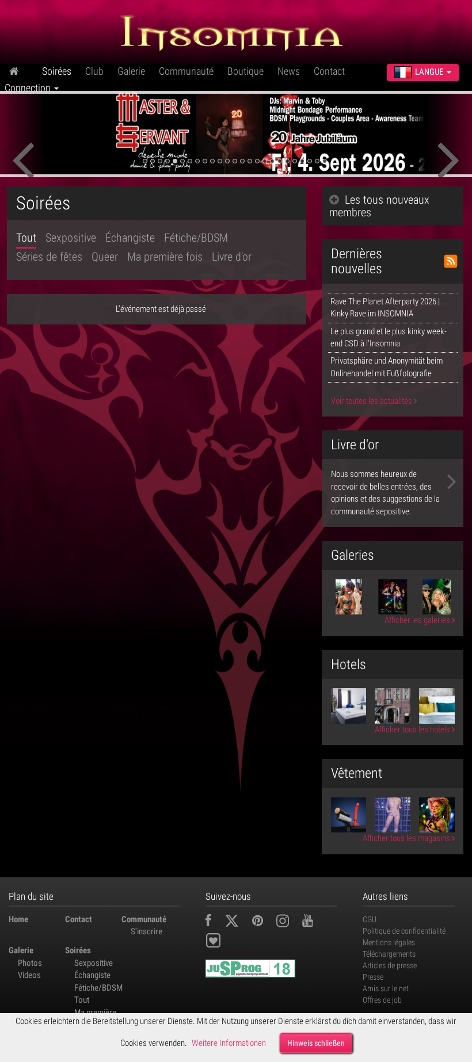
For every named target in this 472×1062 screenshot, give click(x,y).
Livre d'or (232, 256)
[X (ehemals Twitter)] (237, 922)
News (288, 71)
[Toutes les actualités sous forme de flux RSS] (451, 261)
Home (18, 919)
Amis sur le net (386, 988)
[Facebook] (214, 922)
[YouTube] (313, 922)
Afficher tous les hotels (413, 729)
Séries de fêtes (49, 256)
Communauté (186, 71)
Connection (29, 88)
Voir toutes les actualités (372, 401)
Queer (105, 256)
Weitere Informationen (229, 1043)
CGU (369, 919)
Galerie (131, 71)
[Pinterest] (263, 922)
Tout (26, 238)
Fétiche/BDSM (196, 238)
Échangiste (130, 238)
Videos (29, 975)
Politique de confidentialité (404, 930)
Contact (329, 71)
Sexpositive (70, 238)
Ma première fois (165, 256)
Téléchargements (389, 953)
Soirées (56, 71)
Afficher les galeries (418, 620)
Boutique (245, 71)
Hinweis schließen (316, 1043)
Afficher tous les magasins (407, 838)
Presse (373, 976)
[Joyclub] (221, 942)
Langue (429, 72)
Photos (30, 963)
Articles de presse (390, 965)
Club (94, 71)
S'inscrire (146, 931)
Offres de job (382, 999)
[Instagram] (288, 922)
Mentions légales (389, 942)
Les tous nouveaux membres (379, 206)
